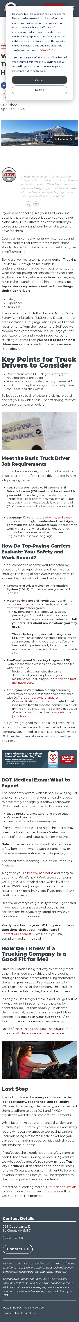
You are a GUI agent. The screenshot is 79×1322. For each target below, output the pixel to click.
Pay (3, 46)
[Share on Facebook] (4, 85)
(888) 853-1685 (14, 1238)
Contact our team (15, 934)
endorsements (27, 604)
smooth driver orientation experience (36, 1033)
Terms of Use (28, 1312)
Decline (39, 89)
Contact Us (18, 1249)
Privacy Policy (47, 50)
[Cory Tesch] (9, 174)
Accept (39, 79)
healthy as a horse (40, 873)
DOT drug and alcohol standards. (36, 697)
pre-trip (57, 679)
